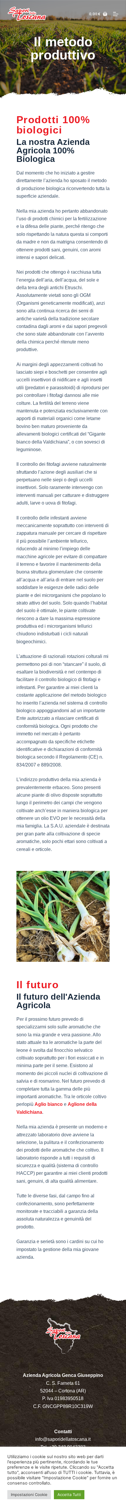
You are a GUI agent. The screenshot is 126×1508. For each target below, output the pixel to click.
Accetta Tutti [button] (69, 1494)
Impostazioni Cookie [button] (29, 1494)
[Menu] (115, 14)
